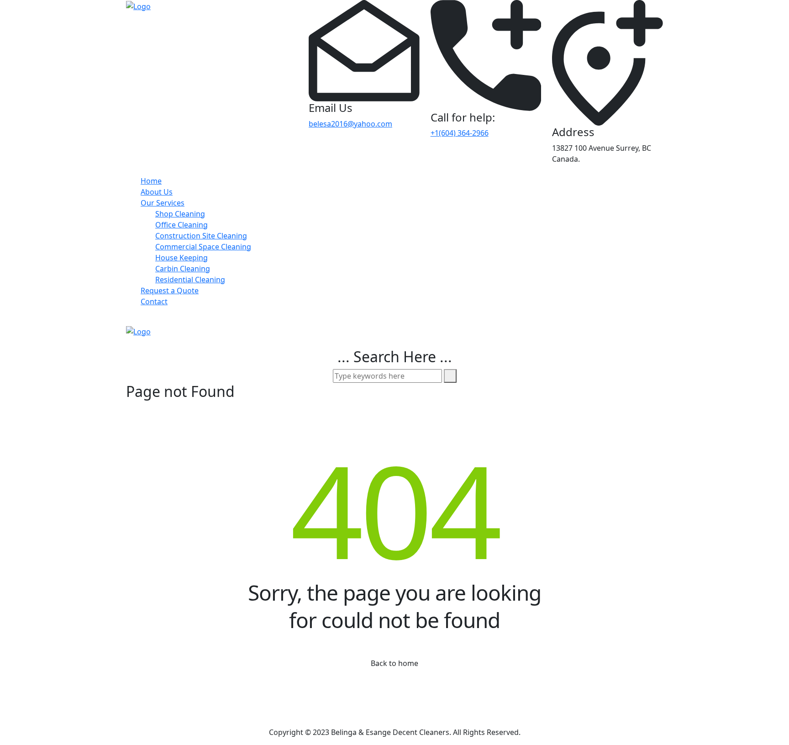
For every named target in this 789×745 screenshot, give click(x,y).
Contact (154, 301)
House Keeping (181, 258)
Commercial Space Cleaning (203, 247)
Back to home (394, 663)
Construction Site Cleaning (201, 236)
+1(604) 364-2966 (460, 133)
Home (151, 181)
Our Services (162, 203)
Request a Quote (170, 290)
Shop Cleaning (180, 214)
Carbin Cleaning (182, 269)
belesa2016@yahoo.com (350, 124)
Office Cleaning (181, 225)
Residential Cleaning (190, 280)
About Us (157, 192)
